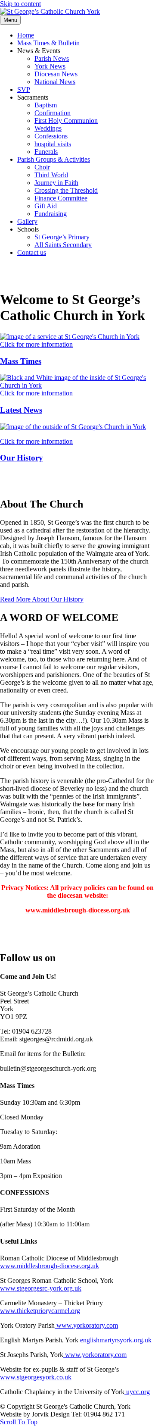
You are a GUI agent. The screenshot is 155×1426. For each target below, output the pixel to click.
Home (25, 35)
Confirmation (52, 112)
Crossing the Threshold (66, 190)
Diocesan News (56, 74)
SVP (23, 89)
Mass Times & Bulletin (48, 43)
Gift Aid (45, 206)
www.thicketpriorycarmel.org (40, 1310)
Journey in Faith (56, 182)
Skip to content (20, 3)
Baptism (45, 105)
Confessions (51, 136)
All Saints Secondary (63, 244)
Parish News (51, 58)
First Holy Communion (66, 120)
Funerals (46, 151)
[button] (42, 599)
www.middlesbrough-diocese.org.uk (49, 1265)
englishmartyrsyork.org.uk (116, 1340)
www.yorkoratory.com (86, 1325)
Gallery (27, 221)
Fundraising (50, 213)
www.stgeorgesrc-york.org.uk (40, 1288)
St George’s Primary (62, 237)
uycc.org (137, 1391)
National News (54, 81)
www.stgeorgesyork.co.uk (35, 1377)
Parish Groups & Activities (53, 159)
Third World (51, 175)
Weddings (48, 128)
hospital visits (52, 143)
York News (49, 66)
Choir (42, 167)
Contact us (31, 252)
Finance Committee (60, 198)
